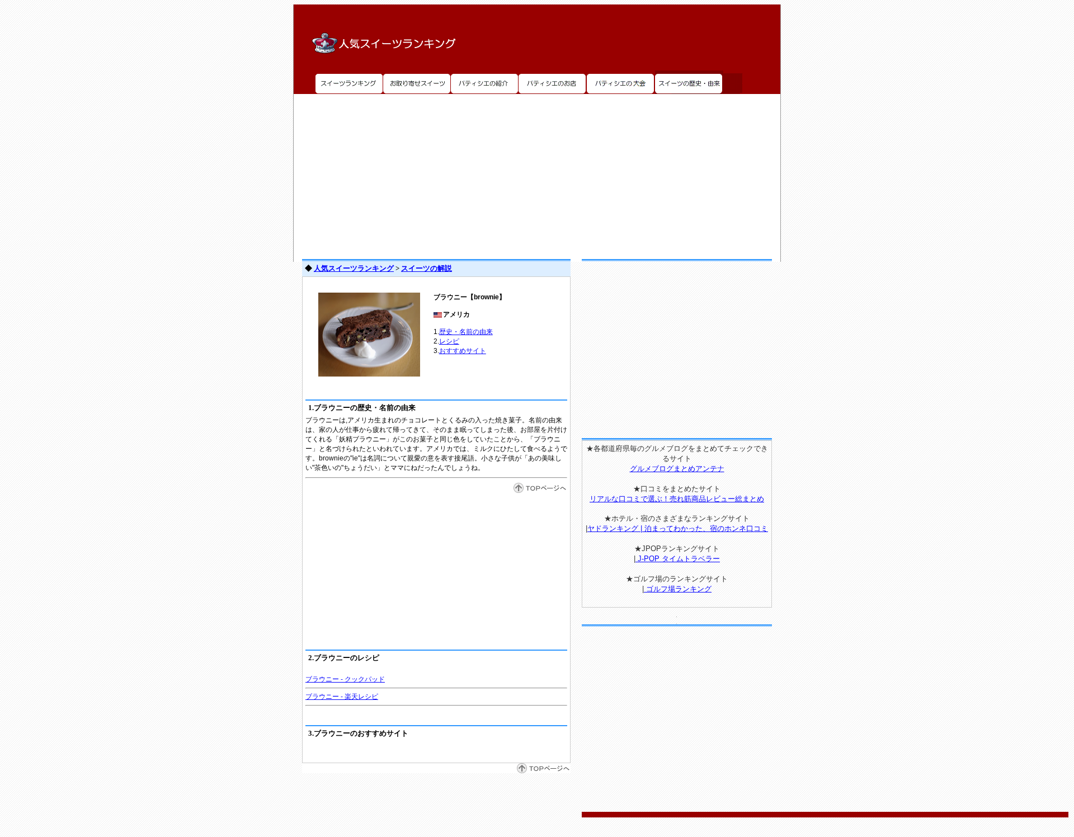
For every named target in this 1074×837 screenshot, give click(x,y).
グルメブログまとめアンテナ (677, 468)
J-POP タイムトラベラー (677, 558)
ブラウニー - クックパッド (345, 679)
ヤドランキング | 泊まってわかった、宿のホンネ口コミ (677, 528)
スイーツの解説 (426, 268)
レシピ (449, 341)
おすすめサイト (462, 351)
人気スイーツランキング (354, 268)
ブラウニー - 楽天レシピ (341, 696)
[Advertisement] (537, 172)
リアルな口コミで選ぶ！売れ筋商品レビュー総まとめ (677, 499)
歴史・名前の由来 (466, 332)
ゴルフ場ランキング (678, 589)
